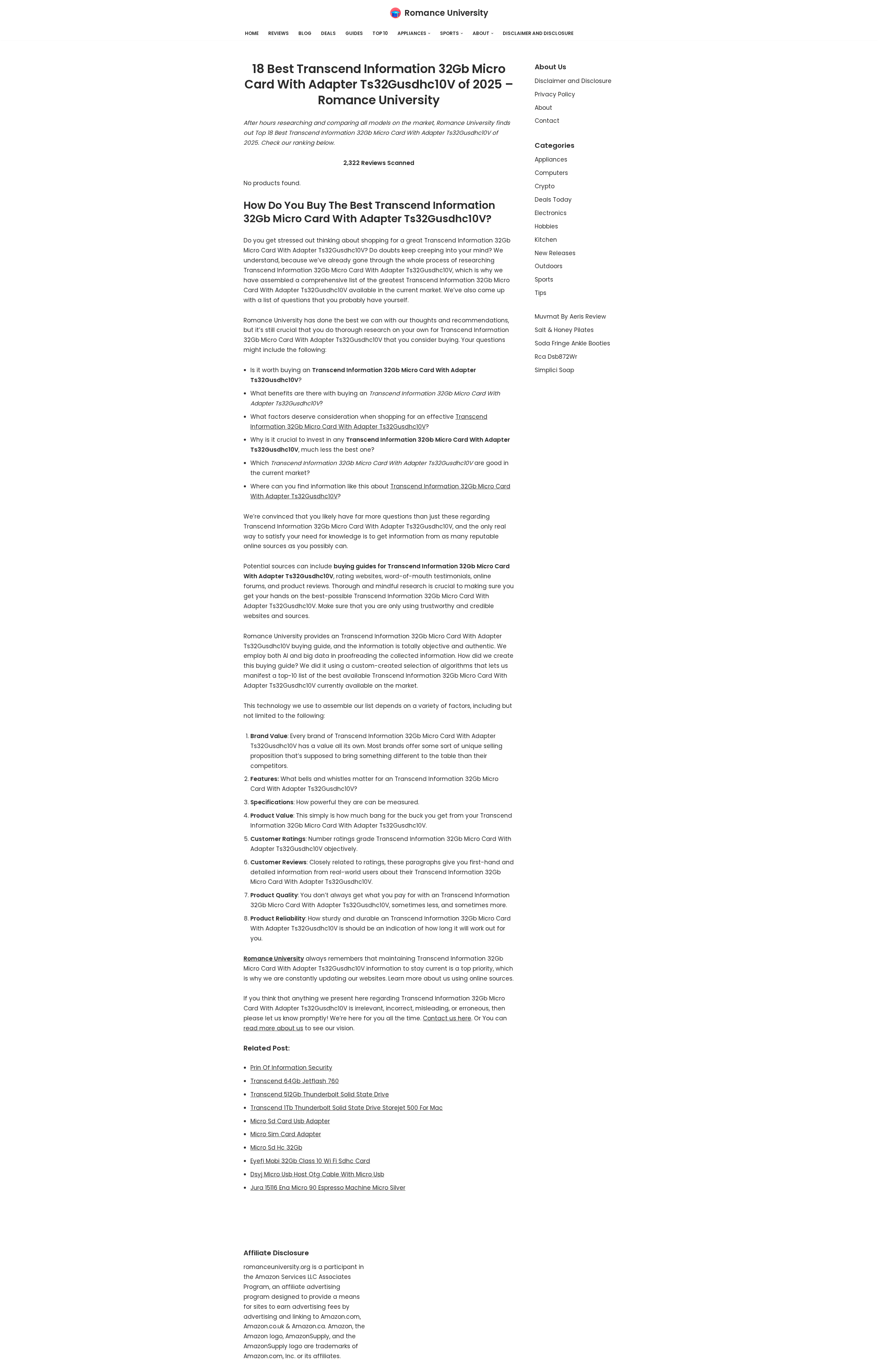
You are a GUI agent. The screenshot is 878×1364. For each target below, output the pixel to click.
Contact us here (447, 1018)
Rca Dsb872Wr (556, 357)
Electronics (551, 213)
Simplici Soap (554, 370)
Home (252, 33)
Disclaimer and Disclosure (538, 33)
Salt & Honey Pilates (564, 330)
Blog (304, 33)
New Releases (555, 253)
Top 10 (380, 33)
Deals (328, 33)
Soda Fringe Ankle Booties (572, 343)
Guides (354, 33)
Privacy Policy (555, 94)
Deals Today (553, 199)
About (543, 108)
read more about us (273, 1028)
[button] (429, 33)
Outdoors (548, 266)
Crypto (545, 186)
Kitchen (546, 240)
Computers (551, 173)
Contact (547, 121)
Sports (544, 279)
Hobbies (546, 226)
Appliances (551, 159)
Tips (540, 293)
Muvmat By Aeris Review (570, 316)
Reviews (278, 33)
